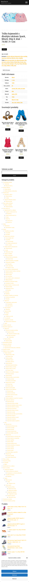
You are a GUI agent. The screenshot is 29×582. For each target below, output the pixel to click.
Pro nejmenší (7, 318)
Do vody (6, 250)
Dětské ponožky (10, 379)
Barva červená (8, 60)
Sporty (5, 478)
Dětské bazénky (9, 206)
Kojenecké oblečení (6, 58)
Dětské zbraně (9, 248)
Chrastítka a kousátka (9, 231)
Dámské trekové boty (11, 431)
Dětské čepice (10, 359)
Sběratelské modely (10, 227)
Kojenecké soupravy (11, 419)
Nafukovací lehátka (12, 490)
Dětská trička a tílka (10, 354)
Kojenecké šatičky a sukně (13, 417)
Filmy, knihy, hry (6, 208)
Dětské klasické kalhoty (12, 365)
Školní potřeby (7, 339)
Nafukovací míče (9, 252)
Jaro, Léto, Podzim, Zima (17, 102)
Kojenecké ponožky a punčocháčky (14, 413)
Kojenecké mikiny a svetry (12, 410)
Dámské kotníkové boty (12, 426)
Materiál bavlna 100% (22, 60)
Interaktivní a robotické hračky (10, 281)
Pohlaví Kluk (16, 62)
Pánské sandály (10, 455)
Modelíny (9, 290)
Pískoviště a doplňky (10, 262)
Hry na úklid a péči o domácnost (13, 278)
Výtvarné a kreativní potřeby (12, 330)
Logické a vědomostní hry (11, 212)
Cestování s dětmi (8, 194)
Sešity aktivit (10, 306)
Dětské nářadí (9, 274)
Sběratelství (7, 225)
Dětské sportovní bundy (12, 394)
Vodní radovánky (9, 265)
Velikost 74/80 (10, 65)
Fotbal (8, 481)
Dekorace (8, 309)
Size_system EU (5, 63)
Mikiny (5, 464)
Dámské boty (8, 424)
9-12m (13, 80)
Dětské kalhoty (7, 189)
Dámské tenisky (10, 429)
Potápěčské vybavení (11, 492)
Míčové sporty (9, 480)
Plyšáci (7, 312)
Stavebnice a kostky (8, 319)
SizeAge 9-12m (13, 63)
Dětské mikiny (10, 370)
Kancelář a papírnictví (7, 326)
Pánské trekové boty (11, 457)
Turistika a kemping (10, 474)
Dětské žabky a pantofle (12, 452)
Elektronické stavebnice (11, 321)
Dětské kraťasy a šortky (11, 366)
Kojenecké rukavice (11, 415)
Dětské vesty (10, 396)
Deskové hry (9, 220)
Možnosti (14, 578)
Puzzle (7, 217)
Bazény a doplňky (8, 205)
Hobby (4, 224)
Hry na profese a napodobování (11, 269)
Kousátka (8, 234)
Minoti (13, 77)
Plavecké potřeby (7, 460)
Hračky (4, 229)
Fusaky (7, 198)
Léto (15, 60)
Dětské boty (8, 434)
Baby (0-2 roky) (15, 99)
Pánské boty (8, 453)
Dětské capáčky (10, 440)
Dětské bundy (10, 391)
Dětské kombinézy (11, 393)
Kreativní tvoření (10, 332)
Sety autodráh (10, 241)
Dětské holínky (10, 441)
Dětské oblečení (10, 56)
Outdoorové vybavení (8, 469)
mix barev (4, 62)
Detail (4, 49)
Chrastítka (8, 232)
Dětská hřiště (10, 259)
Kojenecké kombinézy (11, 408)
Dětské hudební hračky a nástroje (13, 271)
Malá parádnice (9, 279)
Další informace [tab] (6, 70)
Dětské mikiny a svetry (11, 368)
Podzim (11, 62)
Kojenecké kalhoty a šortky (13, 406)
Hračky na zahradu (8, 255)
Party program (7, 307)
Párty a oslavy (6, 459)
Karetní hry (9, 222)
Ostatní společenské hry (11, 215)
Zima (15, 65)
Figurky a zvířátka (8, 253)
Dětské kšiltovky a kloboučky (10, 191)
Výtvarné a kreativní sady (13, 333)
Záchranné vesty (12, 497)
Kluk (13, 91)
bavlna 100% (14, 94)
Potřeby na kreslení (11, 335)
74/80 (13, 83)
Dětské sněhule (10, 448)
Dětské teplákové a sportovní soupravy (14, 398)
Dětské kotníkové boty (12, 443)
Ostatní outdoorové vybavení (12, 471)
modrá (8, 62)
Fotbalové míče (11, 483)
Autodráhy (8, 239)
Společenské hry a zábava (10, 210)
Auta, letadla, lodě (9, 238)
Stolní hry (8, 218)
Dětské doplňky (9, 358)
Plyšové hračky (7, 311)
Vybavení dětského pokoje (10, 199)
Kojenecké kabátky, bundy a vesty (14, 405)
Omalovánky (9, 304)
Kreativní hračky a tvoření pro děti (11, 285)
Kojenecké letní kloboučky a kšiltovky (12, 347)
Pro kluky (6, 314)
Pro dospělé (5, 462)
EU (12, 85)
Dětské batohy (9, 196)
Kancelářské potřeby (7, 342)
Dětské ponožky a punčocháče (12, 377)
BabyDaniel (4, 1)
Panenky (7, 299)
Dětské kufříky (9, 340)
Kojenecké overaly (11, 412)
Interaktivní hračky (10, 283)
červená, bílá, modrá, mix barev (18, 88)
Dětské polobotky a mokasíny (13, 445)
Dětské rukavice (10, 361)
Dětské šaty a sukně (10, 382)
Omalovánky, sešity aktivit (11, 302)
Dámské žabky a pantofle (12, 433)
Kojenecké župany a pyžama (13, 420)
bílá (13, 60)
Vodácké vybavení (11, 495)
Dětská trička (10, 356)
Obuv (5, 422)
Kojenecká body (10, 401)
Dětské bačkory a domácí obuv (14, 436)
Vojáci (5, 323)
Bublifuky (8, 293)
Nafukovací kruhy (12, 488)
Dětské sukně (10, 386)
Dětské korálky (9, 286)
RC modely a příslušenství (11, 243)
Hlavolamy (9, 213)
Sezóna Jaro (23, 62)
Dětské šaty (9, 384)
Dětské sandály (10, 447)
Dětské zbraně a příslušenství (10, 246)
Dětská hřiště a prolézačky (11, 257)
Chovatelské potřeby (7, 182)
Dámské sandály (10, 427)
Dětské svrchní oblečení (11, 389)
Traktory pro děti (9, 316)
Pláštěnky (9, 476)
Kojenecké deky (7, 346)
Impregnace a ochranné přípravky (14, 473)
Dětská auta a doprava (9, 236)
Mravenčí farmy (9, 185)
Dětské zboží (6, 192)
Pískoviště (9, 264)
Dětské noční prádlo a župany (12, 372)
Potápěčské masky (12, 494)
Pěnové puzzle (9, 201)
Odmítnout (14, 575)
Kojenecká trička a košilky (21, 56)
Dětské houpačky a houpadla (12, 260)
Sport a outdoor (6, 467)
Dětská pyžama (10, 373)
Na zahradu (6, 292)
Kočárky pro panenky (10, 297)
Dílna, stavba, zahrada (8, 203)
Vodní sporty (8, 485)
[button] (27, 558)
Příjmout (14, 571)
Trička (13, 97)
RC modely (9, 245)
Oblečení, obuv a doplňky (17, 58)
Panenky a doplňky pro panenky (11, 295)
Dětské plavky (9, 375)
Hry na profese (9, 276)
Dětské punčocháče (11, 380)
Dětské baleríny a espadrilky (13, 438)
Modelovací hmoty (10, 288)
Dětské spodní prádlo (10, 387)
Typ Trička (19, 63)
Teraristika (6, 184)
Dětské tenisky (10, 450)
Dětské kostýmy (9, 272)
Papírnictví (6, 300)
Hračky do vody (10, 267)
